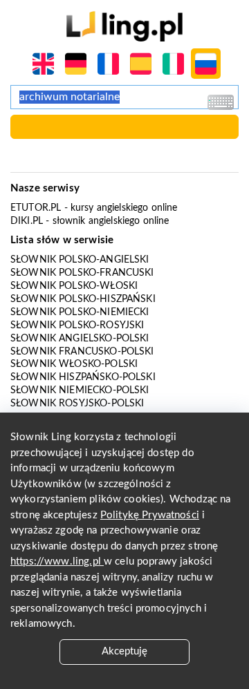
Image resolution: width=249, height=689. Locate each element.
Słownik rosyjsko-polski (77, 403)
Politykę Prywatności (149, 515)
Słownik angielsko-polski (79, 338)
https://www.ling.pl (57, 561)
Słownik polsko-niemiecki (79, 312)
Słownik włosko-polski (74, 364)
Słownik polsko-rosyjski (77, 325)
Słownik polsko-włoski (74, 286)
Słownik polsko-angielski (79, 260)
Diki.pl (26, 221)
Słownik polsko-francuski (82, 273)
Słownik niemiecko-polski (79, 390)
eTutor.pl (35, 208)
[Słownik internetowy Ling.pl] (124, 26)
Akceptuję (124, 651)
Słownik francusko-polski (82, 352)
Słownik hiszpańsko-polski (83, 377)
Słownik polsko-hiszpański (83, 299)
